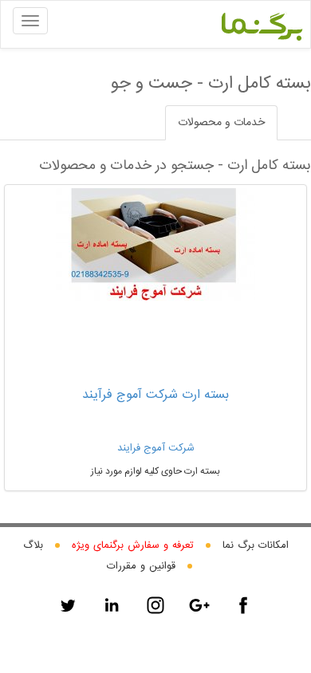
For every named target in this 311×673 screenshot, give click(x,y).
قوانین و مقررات (141, 566)
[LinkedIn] (112, 605)
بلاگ (33, 545)
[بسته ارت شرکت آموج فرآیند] (155, 244)
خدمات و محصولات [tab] (221, 122)
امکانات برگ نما (255, 545)
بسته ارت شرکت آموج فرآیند (155, 395)
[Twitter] (68, 605)
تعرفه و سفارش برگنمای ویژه (133, 545)
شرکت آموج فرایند (156, 448)
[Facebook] (243, 605)
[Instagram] (155, 605)
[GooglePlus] (199, 605)
